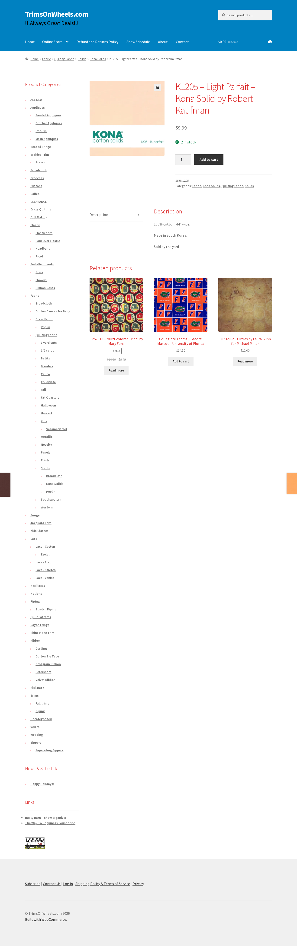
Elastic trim (44, 233)
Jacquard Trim (41, 523)
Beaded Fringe (40, 147)
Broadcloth (38, 170)
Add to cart (209, 159)
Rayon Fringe (39, 625)
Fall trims (42, 703)
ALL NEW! (36, 100)
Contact (182, 41)
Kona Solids (98, 59)
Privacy (138, 883)
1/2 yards (47, 350)
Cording (41, 648)
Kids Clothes (39, 531)
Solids (82, 59)
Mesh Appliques (47, 139)
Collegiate (48, 382)
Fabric (46, 59)
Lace (33, 538)
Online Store (52, 41)
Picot (39, 256)
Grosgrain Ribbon (48, 664)
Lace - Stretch (46, 570)
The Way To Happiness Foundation (50, 823)
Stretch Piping (46, 609)
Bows (39, 272)
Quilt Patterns (40, 617)
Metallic (46, 437)
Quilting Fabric (64, 59)
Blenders (47, 366)
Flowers (41, 280)
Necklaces (37, 586)
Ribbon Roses (45, 288)
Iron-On (41, 131)
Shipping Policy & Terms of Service (102, 883)
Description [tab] (99, 214)
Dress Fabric (44, 319)
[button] (157, 87)
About (163, 41)
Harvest (46, 413)
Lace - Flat (43, 562)
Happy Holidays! (42, 784)
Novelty (46, 444)
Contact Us (52, 883)
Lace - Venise (45, 578)
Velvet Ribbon (45, 680)
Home (30, 41)
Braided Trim (39, 154)
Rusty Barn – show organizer (45, 818)
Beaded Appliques (48, 115)
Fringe (34, 515)
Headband (43, 248)
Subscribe (32, 883)
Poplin (45, 327)
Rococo (41, 162)
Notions (36, 593)
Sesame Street (56, 429)
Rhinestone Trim (42, 633)
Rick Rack (37, 688)
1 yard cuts (49, 342)
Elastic (35, 225)
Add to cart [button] (181, 361)
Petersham (43, 672)
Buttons (36, 186)
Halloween (48, 405)
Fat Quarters (50, 397)
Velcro (34, 727)
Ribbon (35, 640)
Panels (45, 452)
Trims (34, 695)
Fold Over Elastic (48, 241)
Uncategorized (41, 719)
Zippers (35, 742)
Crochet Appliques (49, 123)
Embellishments (42, 264)
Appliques (37, 107)
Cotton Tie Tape (47, 656)
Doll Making (38, 217)
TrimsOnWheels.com (56, 14)
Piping (35, 601)
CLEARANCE (38, 202)
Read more (116, 370)
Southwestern (51, 499)
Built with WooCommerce (45, 919)
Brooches (37, 178)
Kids (44, 421)
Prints (45, 460)
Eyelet (45, 554)
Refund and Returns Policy (97, 41)
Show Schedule (138, 41)
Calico (34, 194)
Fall (43, 389)
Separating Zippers (49, 750)
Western (47, 507)
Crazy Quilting (40, 209)
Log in (68, 883)
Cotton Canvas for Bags (53, 311)
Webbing (36, 735)
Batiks (45, 358)
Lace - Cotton (45, 546)
